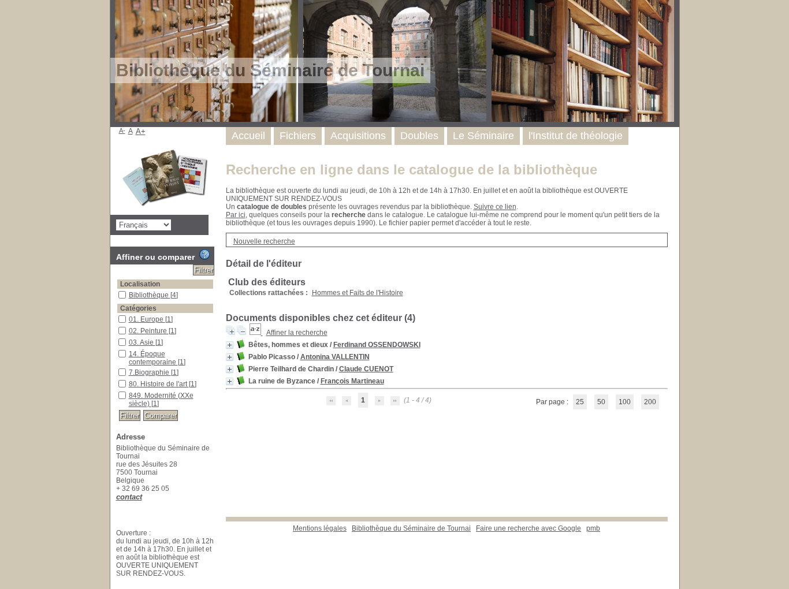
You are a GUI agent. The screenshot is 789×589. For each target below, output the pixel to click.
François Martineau (352, 381)
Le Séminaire (483, 135)
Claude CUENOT (366, 369)
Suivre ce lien (495, 207)
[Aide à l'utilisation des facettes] (204, 254)
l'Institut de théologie (576, 135)
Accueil (248, 135)
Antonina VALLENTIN (335, 357)
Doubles (419, 135)
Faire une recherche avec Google (528, 528)
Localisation (140, 284)
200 (650, 402)
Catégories (138, 308)
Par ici (235, 215)
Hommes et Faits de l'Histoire (357, 293)
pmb (593, 528)
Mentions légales (320, 528)
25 (580, 402)
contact (129, 497)
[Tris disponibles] (256, 333)
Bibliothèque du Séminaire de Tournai (411, 528)
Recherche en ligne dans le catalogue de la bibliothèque (411, 169)
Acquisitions (358, 135)
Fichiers (298, 135)
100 (625, 402)
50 (601, 402)
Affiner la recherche (296, 333)
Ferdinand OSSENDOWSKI (376, 345)
